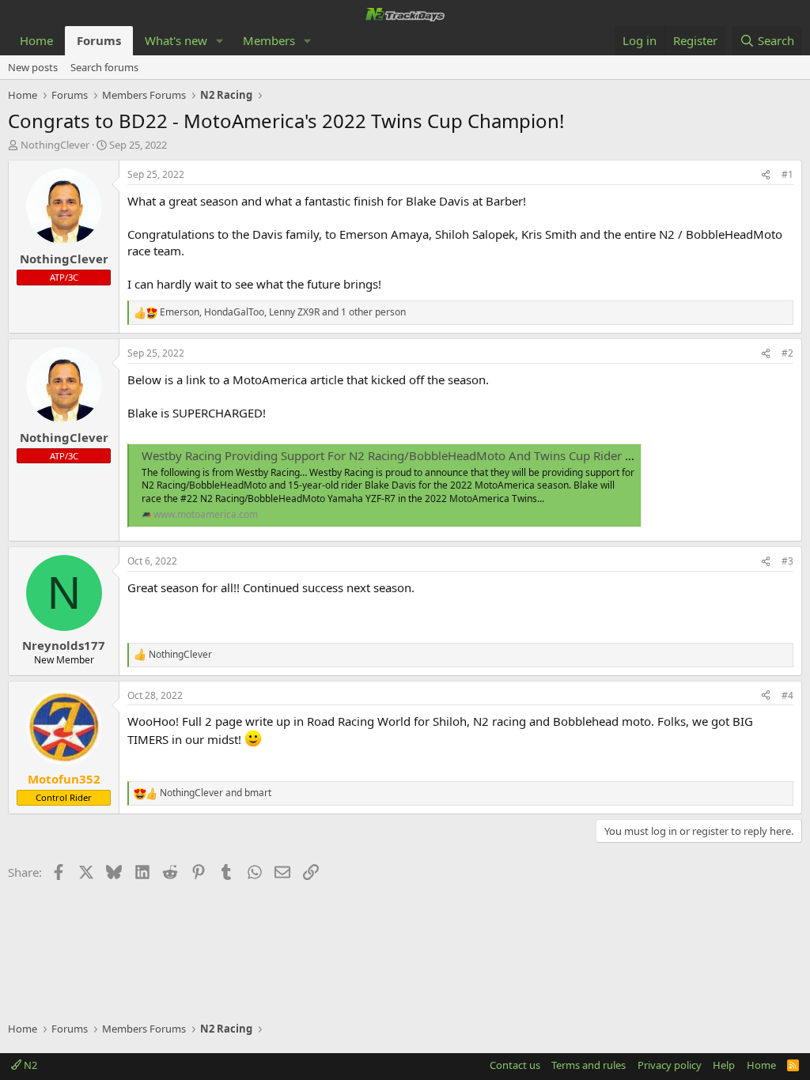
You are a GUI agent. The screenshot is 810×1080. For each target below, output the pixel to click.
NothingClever (55, 145)
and (215, 793)
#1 (787, 174)
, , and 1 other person (283, 312)
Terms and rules (588, 1065)
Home (36, 40)
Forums (99, 40)
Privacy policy (670, 1065)
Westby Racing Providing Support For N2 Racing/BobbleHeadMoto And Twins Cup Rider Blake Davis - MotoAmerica (457, 455)
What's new (176, 40)
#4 (787, 695)
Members (269, 40)
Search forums (104, 67)
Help (724, 1065)
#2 (787, 353)
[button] (220, 40)
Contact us (515, 1065)
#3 (787, 561)
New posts (33, 67)
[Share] (765, 175)
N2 (29, 1065)
